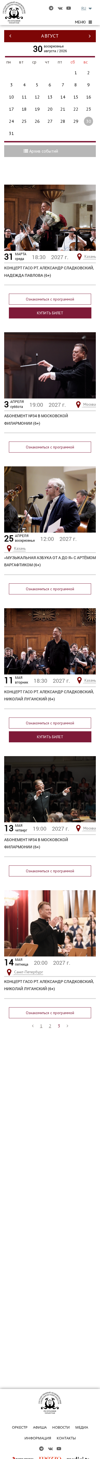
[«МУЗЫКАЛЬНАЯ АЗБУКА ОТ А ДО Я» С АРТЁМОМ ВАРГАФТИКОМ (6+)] (50, 499)
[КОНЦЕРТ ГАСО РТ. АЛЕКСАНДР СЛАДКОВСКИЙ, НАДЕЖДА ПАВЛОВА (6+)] (50, 217)
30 (88, 121)
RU (83, 8)
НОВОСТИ (61, 1427)
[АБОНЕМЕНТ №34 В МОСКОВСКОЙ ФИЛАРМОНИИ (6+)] (50, 365)
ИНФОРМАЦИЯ (37, 1438)
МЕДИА (81, 1427)
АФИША (40, 1427)
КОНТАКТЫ (66, 1438)
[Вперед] (67, 1026)
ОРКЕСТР (20, 1427)
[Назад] (33, 1026)
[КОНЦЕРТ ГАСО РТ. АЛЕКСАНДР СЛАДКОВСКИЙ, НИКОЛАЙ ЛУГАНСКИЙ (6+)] (50, 641)
